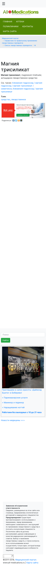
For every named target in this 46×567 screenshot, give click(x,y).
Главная (7, 21)
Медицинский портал (10, 38)
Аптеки (20, 21)
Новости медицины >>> (13, 420)
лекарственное (18, 99)
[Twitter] (16, 120)
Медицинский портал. (26, 559)
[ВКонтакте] (13, 120)
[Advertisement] (24, 53)
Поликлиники (10, 26)
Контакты (27, 26)
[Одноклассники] (18, 120)
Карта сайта (10, 31)
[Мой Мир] (21, 120)
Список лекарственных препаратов (18, 45)
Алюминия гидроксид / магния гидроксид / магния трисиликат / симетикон (21, 86)
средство (5, 99)
